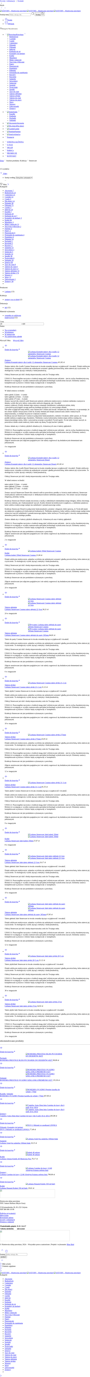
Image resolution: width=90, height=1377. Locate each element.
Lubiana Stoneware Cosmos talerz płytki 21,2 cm (23, 687)
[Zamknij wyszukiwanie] (2, 1262)
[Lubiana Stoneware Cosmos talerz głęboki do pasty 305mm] (47, 628)
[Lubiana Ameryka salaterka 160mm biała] (45, 1139)
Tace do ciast (14, 92)
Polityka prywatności (8, 1213)
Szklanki (12, 120)
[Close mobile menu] (1, 1271)
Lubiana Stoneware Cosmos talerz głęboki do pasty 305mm (27, 635)
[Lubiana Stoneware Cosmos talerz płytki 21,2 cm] (47, 683)
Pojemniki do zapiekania (18, 73)
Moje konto (4, 1215)
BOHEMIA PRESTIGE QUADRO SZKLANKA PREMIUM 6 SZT (26, 1080)
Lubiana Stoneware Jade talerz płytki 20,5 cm (22, 960)
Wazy (11, 102)
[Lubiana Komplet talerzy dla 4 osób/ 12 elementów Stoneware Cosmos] (47, 355)
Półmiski (12, 70)
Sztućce (17, 134)
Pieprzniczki (14, 66)
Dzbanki (12, 45)
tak (6, 307)
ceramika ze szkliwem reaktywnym (13, 316)
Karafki (12, 114)
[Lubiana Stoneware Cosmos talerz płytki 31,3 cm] (47, 783)
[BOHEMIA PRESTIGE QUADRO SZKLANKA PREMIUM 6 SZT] (45, 1073)
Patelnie (18, 132)
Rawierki (12, 77)
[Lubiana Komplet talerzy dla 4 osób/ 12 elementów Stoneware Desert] (47, 459)
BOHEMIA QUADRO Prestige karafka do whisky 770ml (22, 1096)
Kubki (11, 56)
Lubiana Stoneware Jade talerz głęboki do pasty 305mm (26, 914)
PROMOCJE (12, 153)
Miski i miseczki (15, 60)
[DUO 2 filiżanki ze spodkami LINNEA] (45, 1125)
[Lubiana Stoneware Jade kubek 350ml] (47, 835)
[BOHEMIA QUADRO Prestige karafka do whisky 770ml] (45, 1091)
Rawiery (12, 75)
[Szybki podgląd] (6, 347)
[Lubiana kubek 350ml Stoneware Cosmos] (47, 551)
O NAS (10, 145)
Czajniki (12, 39)
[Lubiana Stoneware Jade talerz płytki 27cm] (47, 1002)
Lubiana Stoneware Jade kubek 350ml (19, 841)
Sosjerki (12, 85)
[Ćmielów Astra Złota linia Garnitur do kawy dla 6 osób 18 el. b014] (45, 1108)
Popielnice (13, 68)
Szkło (15, 112)
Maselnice (13, 58)
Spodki (12, 89)
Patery (11, 64)
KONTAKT (11, 156)
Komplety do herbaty (17, 54)
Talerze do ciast (15, 98)
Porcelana (19, 35)
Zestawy (12, 108)
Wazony (12, 104)
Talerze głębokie (15, 94)
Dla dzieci (20, 126)
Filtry (4, 174)
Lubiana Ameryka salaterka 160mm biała (15, 1143)
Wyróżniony (9, 332)
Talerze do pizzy (15, 100)
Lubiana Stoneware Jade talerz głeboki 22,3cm (22, 862)
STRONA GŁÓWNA (15, 142)
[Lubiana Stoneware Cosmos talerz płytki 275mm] (47, 735)
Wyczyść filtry (18, 340)
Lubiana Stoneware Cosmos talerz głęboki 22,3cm (23, 609)
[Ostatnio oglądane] (6, 1252)
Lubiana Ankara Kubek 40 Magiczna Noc (16, 1159)
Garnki (16, 129)
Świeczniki (13, 87)
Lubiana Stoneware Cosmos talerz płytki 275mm (23, 739)
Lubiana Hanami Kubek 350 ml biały (14, 1188)
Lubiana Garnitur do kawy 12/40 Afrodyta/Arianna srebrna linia (24, 1175)
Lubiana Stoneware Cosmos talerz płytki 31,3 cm (23, 787)
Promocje (10, 137)
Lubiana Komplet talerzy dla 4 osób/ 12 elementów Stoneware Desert (31, 464)
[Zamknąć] (8, 185)
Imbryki (12, 49)
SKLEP (10, 148)
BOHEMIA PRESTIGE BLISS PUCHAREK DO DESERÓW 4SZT (26, 1060)
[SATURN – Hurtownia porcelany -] (40, 11)
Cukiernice (13, 43)
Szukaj (38, 15)
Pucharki (12, 118)
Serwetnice (13, 81)
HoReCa (10, 150)
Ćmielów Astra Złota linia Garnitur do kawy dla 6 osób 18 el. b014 (25, 1116)
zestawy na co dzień (12, 300)
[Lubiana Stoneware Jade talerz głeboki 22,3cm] (47, 857)
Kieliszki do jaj (15, 51)
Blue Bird (70, 1244)
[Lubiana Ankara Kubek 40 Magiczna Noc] (45, 1153)
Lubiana (8, 292)
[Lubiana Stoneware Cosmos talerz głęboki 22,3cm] (47, 602)
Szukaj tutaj (4, 15)
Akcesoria (20, 123)
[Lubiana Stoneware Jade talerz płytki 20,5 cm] (47, 956)
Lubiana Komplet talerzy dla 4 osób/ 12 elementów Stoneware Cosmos (31, 362)
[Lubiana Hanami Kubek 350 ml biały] (45, 1184)
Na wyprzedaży (10, 330)
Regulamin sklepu (6, 1218)
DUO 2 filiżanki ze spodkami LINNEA (15, 1129)
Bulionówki (13, 37)
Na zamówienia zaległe (13, 336)
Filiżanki (12, 47)
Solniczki (12, 83)
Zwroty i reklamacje (7, 1220)
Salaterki (12, 79)
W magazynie (10, 334)
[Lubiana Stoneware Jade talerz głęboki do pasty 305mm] (47, 907)
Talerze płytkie (14, 96)
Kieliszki (12, 116)
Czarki (11, 41)
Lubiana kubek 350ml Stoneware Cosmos (20, 555)
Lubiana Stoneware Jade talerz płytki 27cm (21, 1006)
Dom (2, 161)
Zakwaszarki (14, 106)
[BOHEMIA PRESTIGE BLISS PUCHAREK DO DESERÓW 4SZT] (45, 1055)
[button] (12, 350)
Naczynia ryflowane (16, 62)
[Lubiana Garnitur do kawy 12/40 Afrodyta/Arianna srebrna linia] (45, 1169)
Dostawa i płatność (7, 1222)
